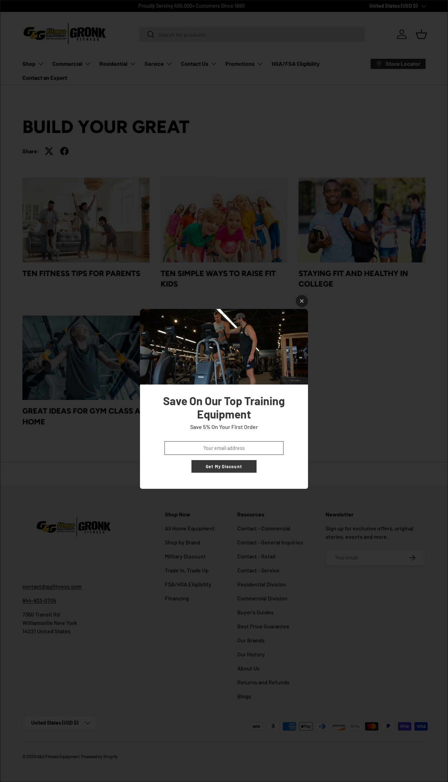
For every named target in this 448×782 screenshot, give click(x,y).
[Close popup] (302, 301)
